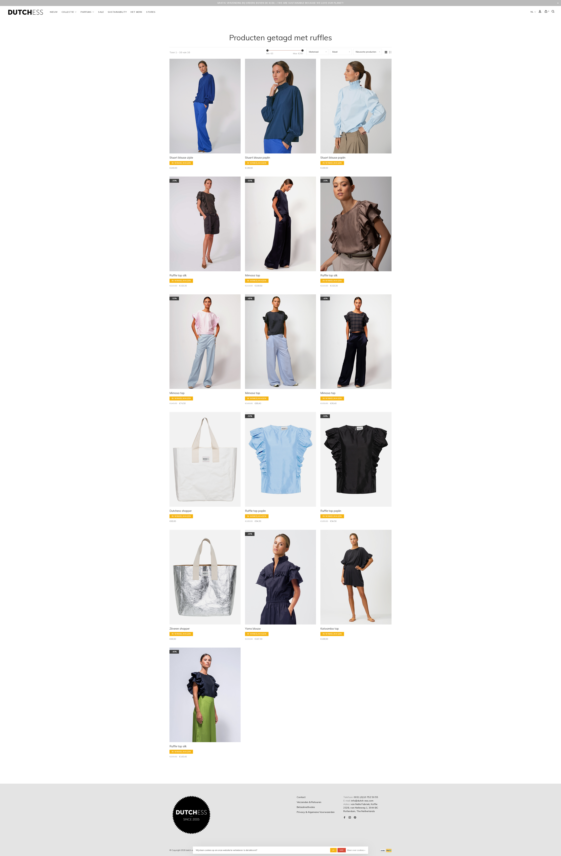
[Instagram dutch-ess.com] (350, 817)
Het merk (136, 12)
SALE (101, 12)
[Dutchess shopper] (205, 460)
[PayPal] (389, 851)
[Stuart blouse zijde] (205, 106)
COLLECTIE (68, 12)
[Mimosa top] (280, 224)
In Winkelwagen (181, 163)
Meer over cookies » (356, 850)
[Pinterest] (355, 817)
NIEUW (54, 12)
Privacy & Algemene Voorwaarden (316, 812)
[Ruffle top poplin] (280, 460)
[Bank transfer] (383, 851)
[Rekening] (540, 12)
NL (532, 12)
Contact (301, 797)
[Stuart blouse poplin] (280, 106)
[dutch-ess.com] (191, 815)
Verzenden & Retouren (309, 802)
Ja (333, 850)
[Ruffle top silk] (205, 224)
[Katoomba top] (356, 577)
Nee (342, 850)
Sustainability (117, 12)
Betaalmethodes (306, 807)
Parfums (86, 12)
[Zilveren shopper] (205, 577)
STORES (150, 12)
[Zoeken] (553, 12)
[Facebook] (344, 817)
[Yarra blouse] (280, 577)
